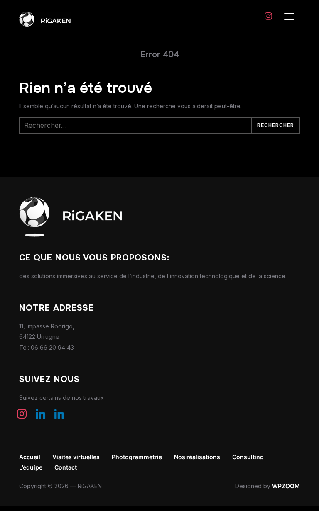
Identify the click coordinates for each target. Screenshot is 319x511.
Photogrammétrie (137, 456)
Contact (65, 467)
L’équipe (30, 467)
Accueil (29, 456)
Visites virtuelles (76, 456)
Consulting (248, 456)
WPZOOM (286, 485)
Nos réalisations (197, 456)
